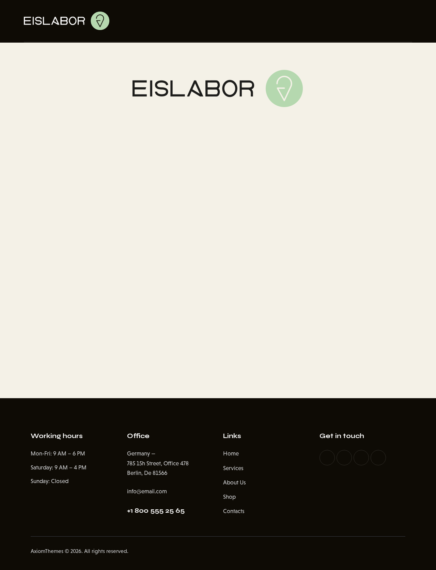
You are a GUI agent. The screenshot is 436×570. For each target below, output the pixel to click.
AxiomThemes (47, 551)
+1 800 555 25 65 (156, 510)
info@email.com (147, 491)
